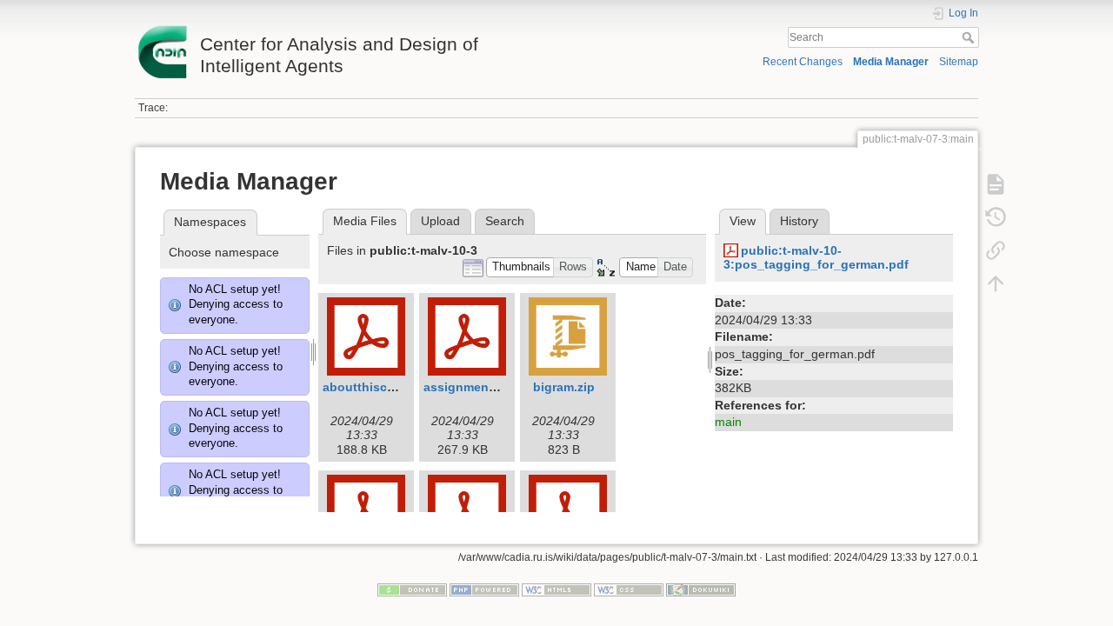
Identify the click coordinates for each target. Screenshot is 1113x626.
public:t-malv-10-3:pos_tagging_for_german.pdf (816, 257)
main (728, 422)
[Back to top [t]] (996, 283)
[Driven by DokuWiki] (701, 589)
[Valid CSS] (628, 589)
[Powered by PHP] (484, 589)
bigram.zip (564, 387)
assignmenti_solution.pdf (499, 387)
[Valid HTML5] (556, 589)
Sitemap (958, 62)
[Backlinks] (996, 250)
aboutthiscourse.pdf (383, 387)
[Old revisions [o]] (996, 217)
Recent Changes (803, 62)
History (799, 221)
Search (970, 37)
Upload (440, 221)
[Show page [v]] (996, 184)
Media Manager (891, 62)
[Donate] (412, 589)
